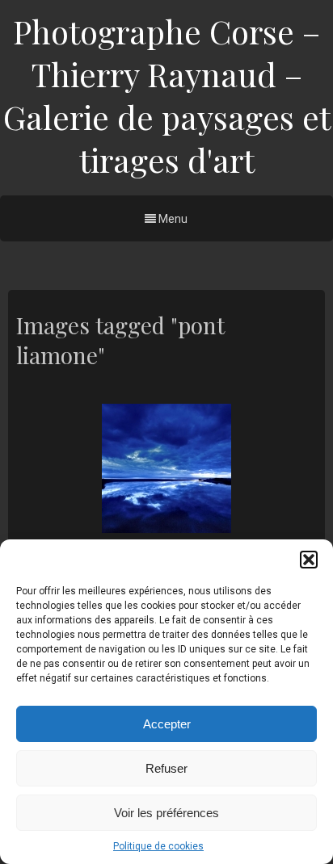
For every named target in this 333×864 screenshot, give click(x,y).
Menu (172, 218)
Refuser (166, 768)
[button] (309, 560)
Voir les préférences (166, 813)
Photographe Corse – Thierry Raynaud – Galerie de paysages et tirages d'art (167, 95)
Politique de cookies (158, 846)
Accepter (167, 724)
